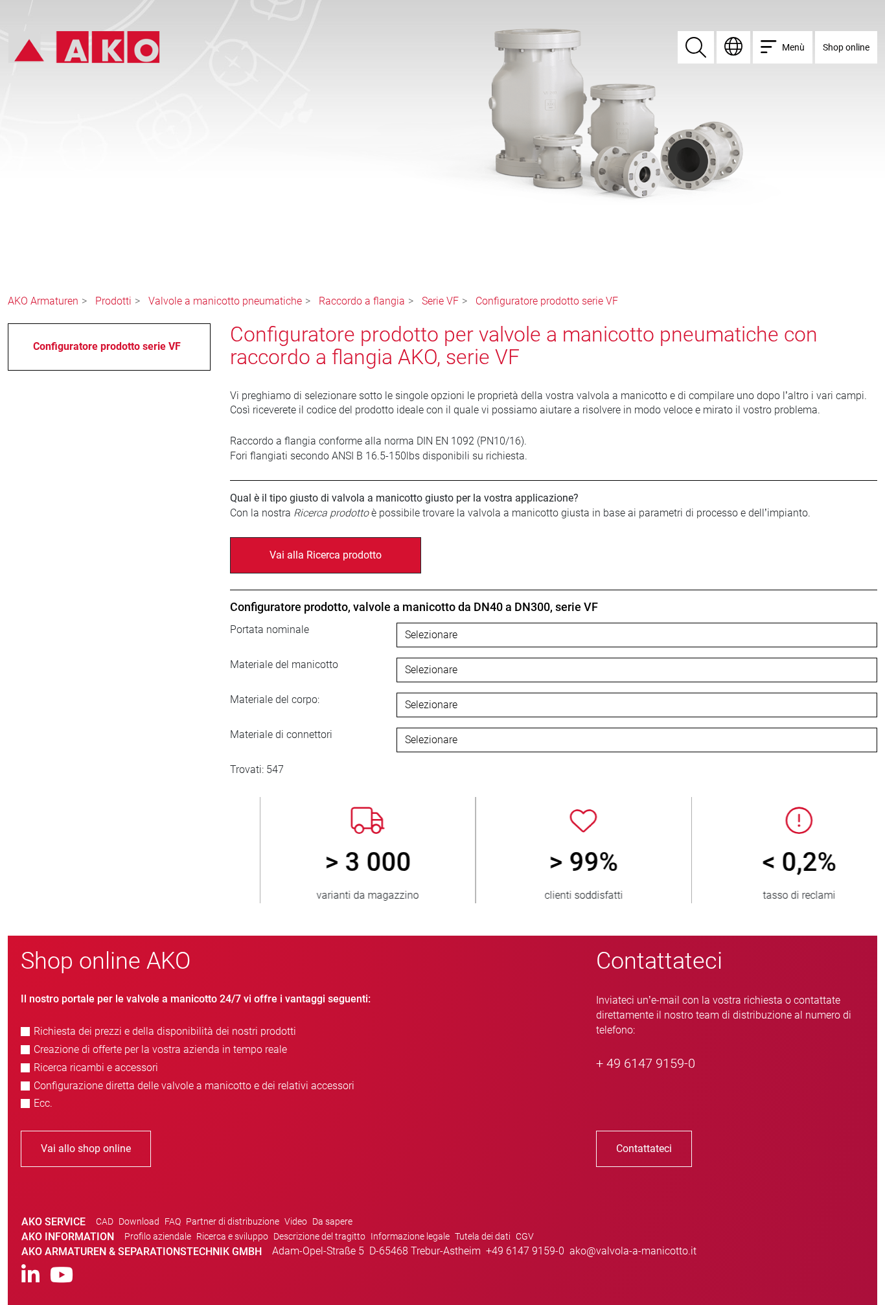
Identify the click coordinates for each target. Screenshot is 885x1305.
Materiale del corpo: (274, 699)
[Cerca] (696, 47)
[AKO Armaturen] (84, 46)
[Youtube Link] (61, 1275)
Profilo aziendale (157, 1236)
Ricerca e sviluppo (232, 1236)
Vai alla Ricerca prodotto (326, 555)
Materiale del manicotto (284, 664)
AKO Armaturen (43, 301)
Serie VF (440, 301)
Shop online (846, 47)
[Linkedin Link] (30, 1275)
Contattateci (644, 1148)
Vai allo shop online (86, 1148)
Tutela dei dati (483, 1236)
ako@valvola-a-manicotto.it (632, 1251)
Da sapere (332, 1221)
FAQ (173, 1221)
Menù (793, 47)
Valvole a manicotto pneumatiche (225, 301)
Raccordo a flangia (362, 301)
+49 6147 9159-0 (525, 1251)
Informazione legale (410, 1236)
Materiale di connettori (281, 734)
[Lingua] (733, 47)
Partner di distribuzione (232, 1221)
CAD (104, 1221)
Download (139, 1221)
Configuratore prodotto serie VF (547, 301)
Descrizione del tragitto (319, 1236)
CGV (525, 1236)
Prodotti (113, 301)
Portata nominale (269, 629)
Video (295, 1221)
